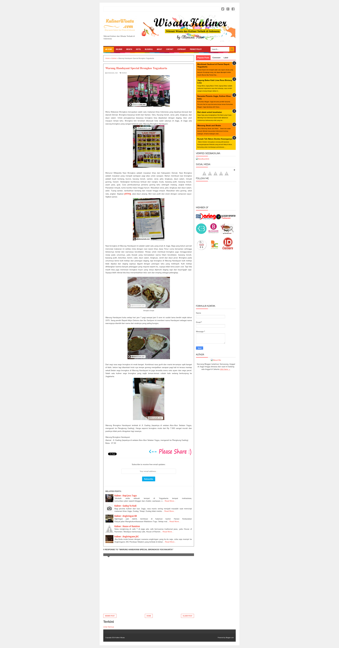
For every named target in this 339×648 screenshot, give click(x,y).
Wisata (129, 49)
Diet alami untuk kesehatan (209, 112)
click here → (225, 369)
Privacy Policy (196, 49)
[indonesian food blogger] (201, 249)
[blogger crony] (214, 249)
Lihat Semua (108, 627)
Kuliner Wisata (120, 637)
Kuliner (119, 49)
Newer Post (110, 616)
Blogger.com (230, 637)
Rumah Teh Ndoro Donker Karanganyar (215, 139)
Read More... (170, 501)
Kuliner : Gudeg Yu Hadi (125, 505)
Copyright (181, 49)
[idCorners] (227, 249)
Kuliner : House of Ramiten (127, 526)
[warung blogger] (227, 233)
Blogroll (149, 49)
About (159, 49)
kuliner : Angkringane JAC (126, 536)
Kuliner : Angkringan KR (125, 515)
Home (109, 49)
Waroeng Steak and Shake (209, 125)
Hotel (138, 49)
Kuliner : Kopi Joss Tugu (125, 495)
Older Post (187, 616)
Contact (169, 49)
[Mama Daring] (206, 219)
